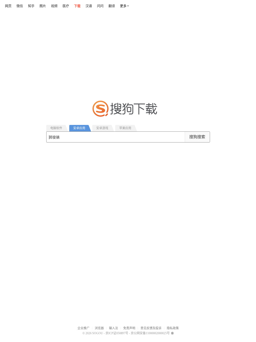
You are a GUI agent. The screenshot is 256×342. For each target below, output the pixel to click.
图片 (43, 6)
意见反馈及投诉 (151, 328)
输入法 (113, 328)
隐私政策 (173, 328)
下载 (77, 6)
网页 (8, 6)
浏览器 (99, 328)
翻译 (111, 6)
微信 (19, 6)
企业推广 (84, 328)
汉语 (89, 6)
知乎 (31, 6)
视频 (54, 6)
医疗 (65, 6)
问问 (100, 6)
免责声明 (129, 328)
